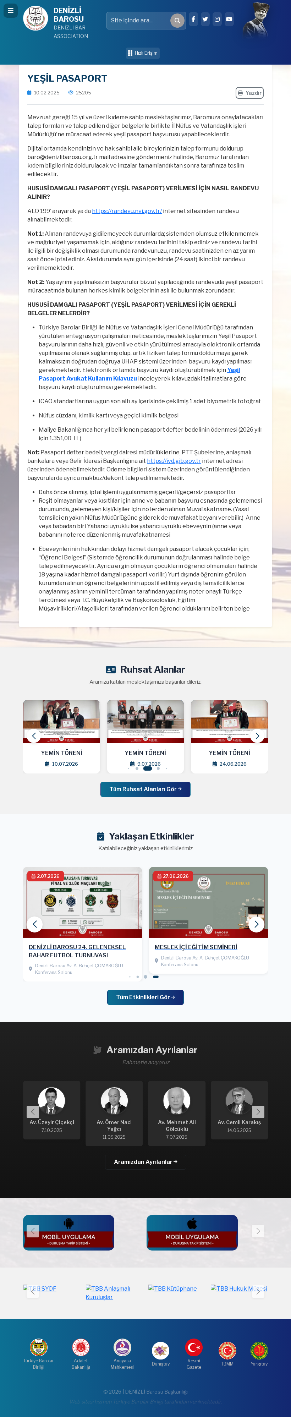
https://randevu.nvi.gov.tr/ (127, 211)
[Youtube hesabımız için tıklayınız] (229, 19)
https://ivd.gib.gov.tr (174, 461)
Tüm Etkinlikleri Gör (143, 997)
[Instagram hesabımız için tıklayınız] (217, 19)
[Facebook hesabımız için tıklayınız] (193, 19)
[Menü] (11, 11)
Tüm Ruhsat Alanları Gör (143, 789)
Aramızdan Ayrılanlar (144, 1162)
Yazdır (254, 93)
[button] (257, 736)
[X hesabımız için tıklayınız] (205, 19)
